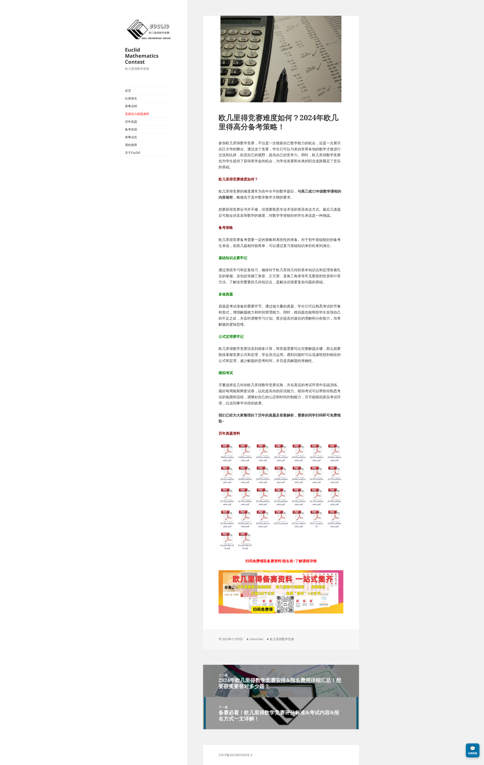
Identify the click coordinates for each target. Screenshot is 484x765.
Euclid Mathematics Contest (141, 55)
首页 (128, 91)
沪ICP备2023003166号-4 (235, 755)
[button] (472, 750)
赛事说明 (131, 106)
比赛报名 (131, 98)
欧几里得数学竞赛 (282, 639)
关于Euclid (132, 153)
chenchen (256, 639)
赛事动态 (131, 137)
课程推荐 (131, 145)
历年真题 (131, 122)
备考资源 (131, 129)
